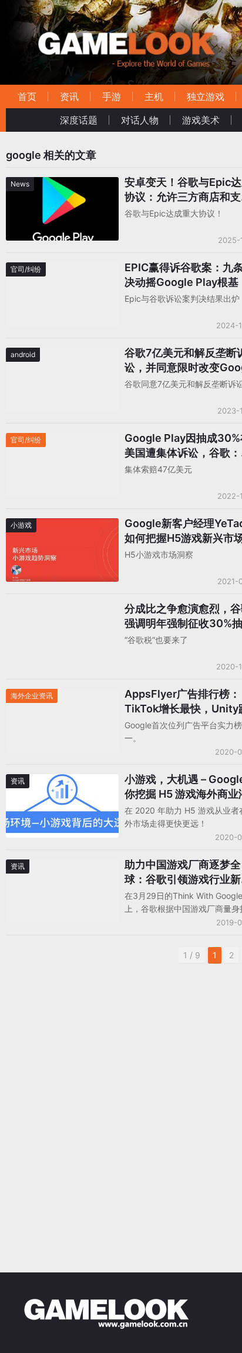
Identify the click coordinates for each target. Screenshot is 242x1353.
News (20, 183)
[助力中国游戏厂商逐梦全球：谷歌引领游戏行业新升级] (62, 867)
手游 (111, 96)
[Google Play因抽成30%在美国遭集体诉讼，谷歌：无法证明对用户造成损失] (62, 440)
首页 (27, 96)
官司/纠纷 (26, 269)
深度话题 (79, 120)
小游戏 (21, 525)
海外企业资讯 (32, 695)
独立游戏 (205, 96)
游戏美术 (201, 120)
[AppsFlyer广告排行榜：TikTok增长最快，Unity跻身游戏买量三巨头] (62, 696)
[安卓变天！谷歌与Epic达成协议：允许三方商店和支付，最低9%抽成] (62, 184)
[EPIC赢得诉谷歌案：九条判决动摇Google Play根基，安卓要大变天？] (62, 270)
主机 (153, 96)
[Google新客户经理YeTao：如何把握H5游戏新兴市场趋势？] (62, 526)
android (23, 354)
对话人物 (140, 120)
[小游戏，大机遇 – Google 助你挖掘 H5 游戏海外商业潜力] (62, 782)
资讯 (69, 96)
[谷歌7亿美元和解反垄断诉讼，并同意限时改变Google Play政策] (62, 355)
